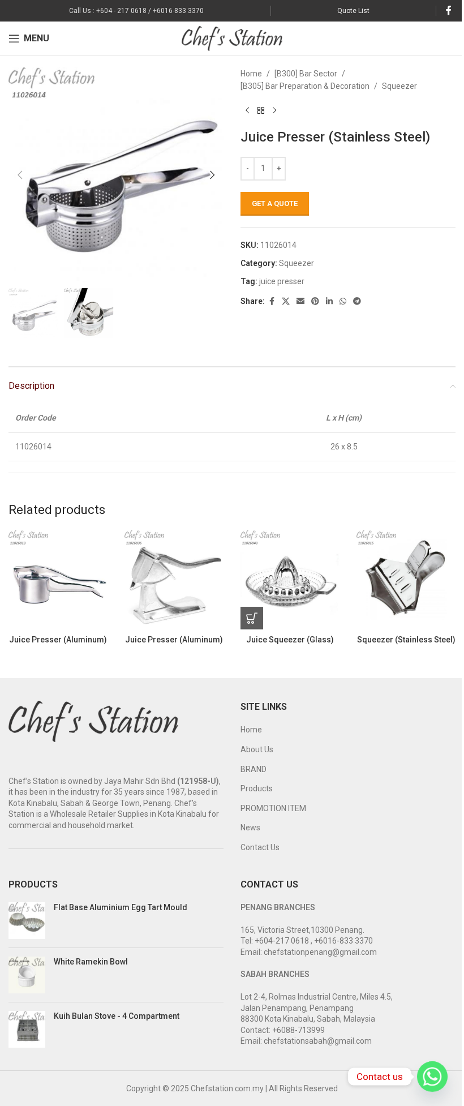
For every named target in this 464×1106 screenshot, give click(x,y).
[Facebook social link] (449, 10)
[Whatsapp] (432, 1076)
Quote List (353, 11)
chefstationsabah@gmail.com (318, 1040)
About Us (256, 749)
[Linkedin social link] (329, 301)
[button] (19, 175)
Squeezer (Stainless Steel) (406, 639)
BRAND (253, 769)
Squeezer (399, 86)
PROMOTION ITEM (273, 808)
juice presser (281, 281)
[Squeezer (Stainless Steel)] (406, 579)
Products (256, 788)
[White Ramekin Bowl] (26, 975)
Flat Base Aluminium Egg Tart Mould (120, 907)
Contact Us (260, 847)
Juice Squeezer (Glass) (290, 639)
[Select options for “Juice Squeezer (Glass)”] (251, 618)
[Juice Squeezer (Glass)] (290, 579)
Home (251, 73)
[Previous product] (247, 111)
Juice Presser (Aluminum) (58, 639)
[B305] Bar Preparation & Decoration (305, 86)
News (250, 827)
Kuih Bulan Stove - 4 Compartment (116, 1016)
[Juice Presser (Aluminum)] (58, 579)
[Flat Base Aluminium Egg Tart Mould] (26, 920)
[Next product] (274, 111)
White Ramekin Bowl (91, 961)
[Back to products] (261, 111)
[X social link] (285, 301)
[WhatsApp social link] (343, 301)
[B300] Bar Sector (305, 73)
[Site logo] (232, 37)
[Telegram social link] (357, 301)
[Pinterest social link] (315, 301)
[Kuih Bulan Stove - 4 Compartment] (26, 1029)
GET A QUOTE (275, 203)
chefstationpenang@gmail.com (320, 952)
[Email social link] (300, 301)
